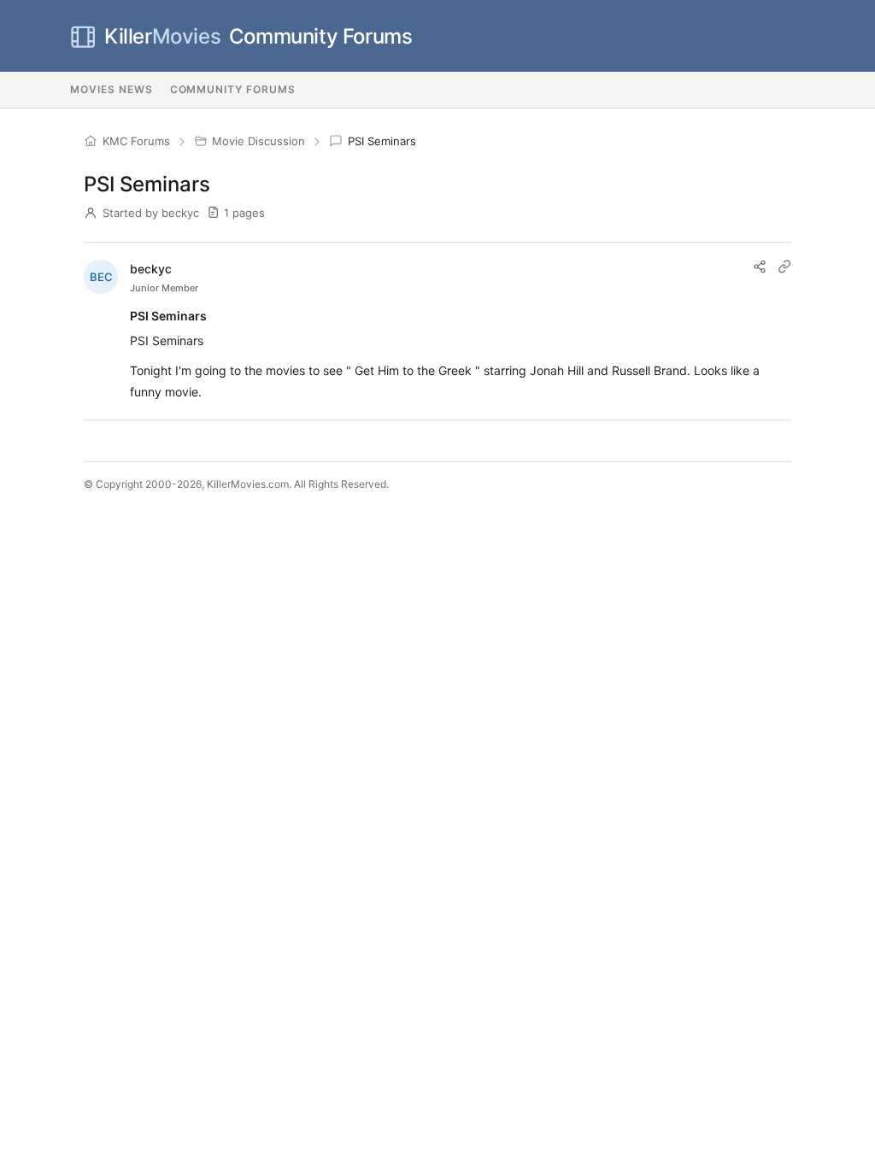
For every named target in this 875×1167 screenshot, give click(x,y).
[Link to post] (784, 266)
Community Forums (258, 36)
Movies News (111, 89)
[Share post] (759, 266)
